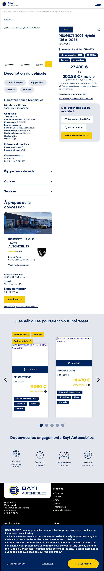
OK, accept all (85, 564)
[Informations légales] (94, 77)
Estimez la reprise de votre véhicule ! (21, 307)
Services (27, 90)
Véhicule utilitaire (63, 510)
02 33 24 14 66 (11, 292)
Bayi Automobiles (11, 11)
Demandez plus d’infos (79, 119)
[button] (41, 425)
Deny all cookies (17, 564)
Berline (58, 497)
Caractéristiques (15, 82)
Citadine (59, 493)
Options (11, 90)
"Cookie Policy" (53, 552)
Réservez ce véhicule (75, 136)
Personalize (47, 563)
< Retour (8, 20)
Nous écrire (13, 299)
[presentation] (48, 64)
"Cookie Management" (22, 548)
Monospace (60, 507)
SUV (57, 500)
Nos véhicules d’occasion (30, 11)
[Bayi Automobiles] (27, 490)
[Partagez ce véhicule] (94, 29)
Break (57, 504)
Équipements (37, 82)
